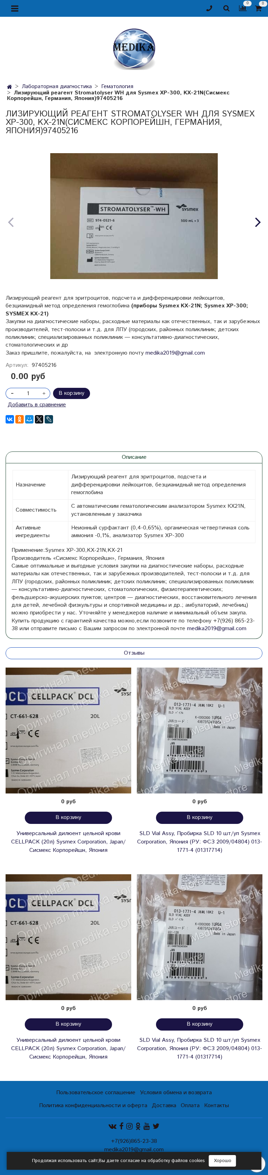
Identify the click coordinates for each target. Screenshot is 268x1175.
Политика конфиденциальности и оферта (93, 1106)
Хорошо (222, 1161)
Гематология (117, 87)
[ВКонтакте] (10, 419)
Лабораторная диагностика (57, 87)
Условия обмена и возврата (176, 1093)
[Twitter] (155, 1126)
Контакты (216, 1106)
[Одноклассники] (19, 419)
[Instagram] (129, 1126)
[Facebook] (121, 1126)
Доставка (164, 1106)
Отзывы (134, 653)
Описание (134, 457)
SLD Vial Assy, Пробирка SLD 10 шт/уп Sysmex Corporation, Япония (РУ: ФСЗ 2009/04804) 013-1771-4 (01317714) (199, 841)
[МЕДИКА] (134, 47)
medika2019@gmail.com (175, 353)
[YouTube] (146, 1126)
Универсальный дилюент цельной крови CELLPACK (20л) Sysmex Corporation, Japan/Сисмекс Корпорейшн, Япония (68, 841)
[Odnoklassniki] (138, 1126)
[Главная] (9, 87)
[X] (39, 419)
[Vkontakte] (113, 1126)
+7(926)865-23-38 (134, 1141)
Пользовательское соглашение (95, 1093)
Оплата (190, 1106)
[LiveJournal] (49, 419)
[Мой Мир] (29, 419)
